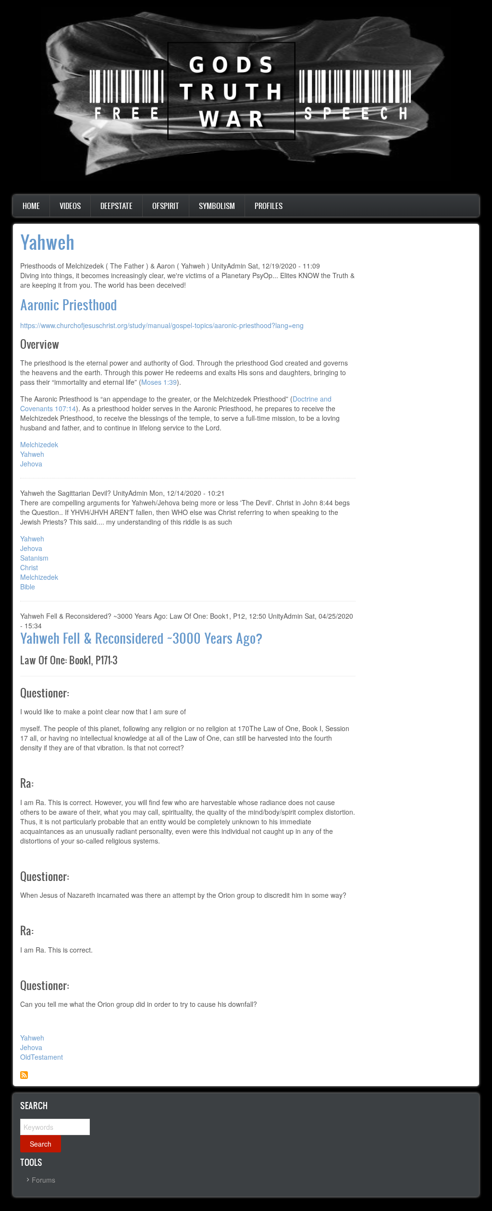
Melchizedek (39, 444)
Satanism (34, 558)
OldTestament (41, 1057)
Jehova (31, 463)
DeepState (116, 205)
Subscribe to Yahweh (24, 1075)
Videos (70, 205)
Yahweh (32, 454)
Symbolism (217, 205)
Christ (29, 567)
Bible (27, 586)
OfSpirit (165, 205)
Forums (43, 1180)
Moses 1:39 (159, 382)
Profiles (269, 205)
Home (31, 205)
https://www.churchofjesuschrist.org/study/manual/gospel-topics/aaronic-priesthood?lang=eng (162, 325)
